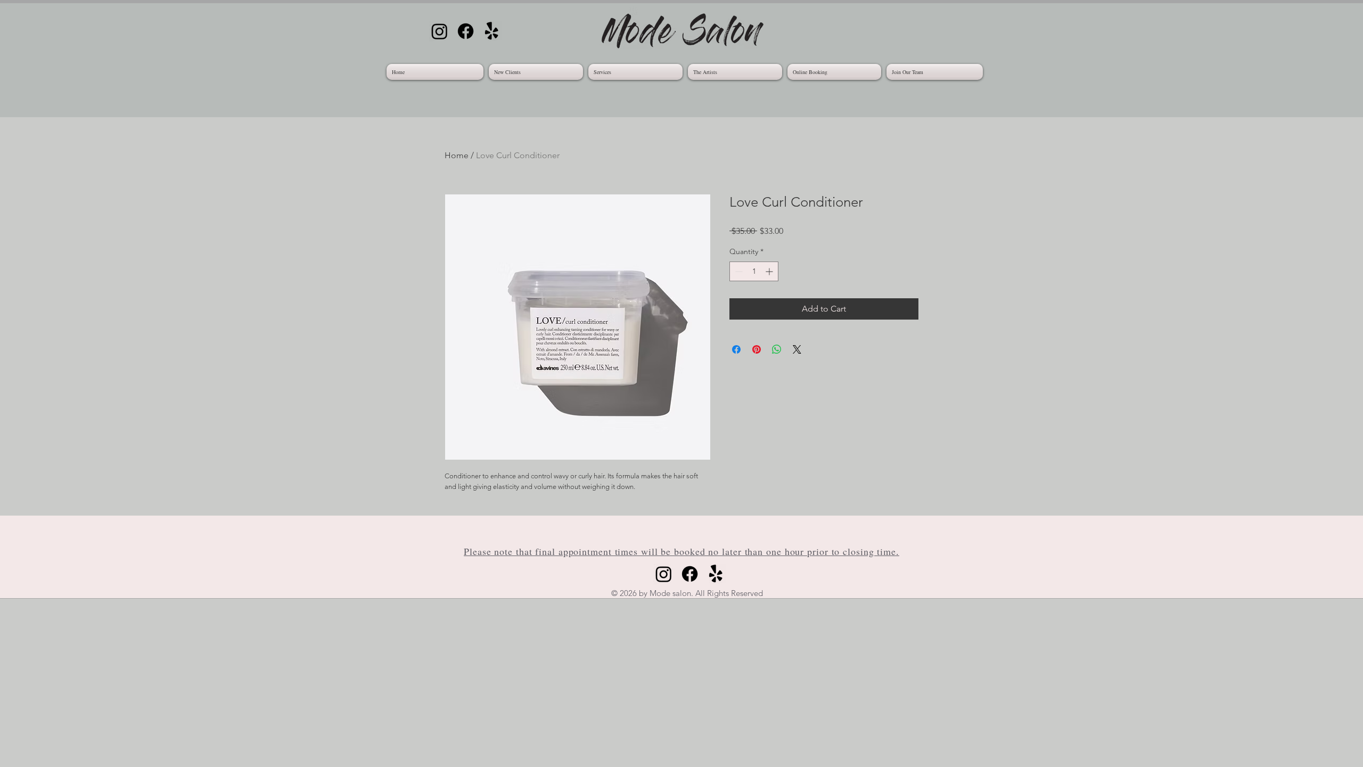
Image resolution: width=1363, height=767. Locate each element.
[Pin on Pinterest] (756, 349)
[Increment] (770, 271)
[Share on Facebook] (736, 349)
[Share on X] (797, 349)
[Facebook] (465, 31)
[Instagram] (439, 31)
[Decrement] (737, 271)
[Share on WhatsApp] (776, 349)
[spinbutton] (753, 271)
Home (457, 155)
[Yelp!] (491, 31)
